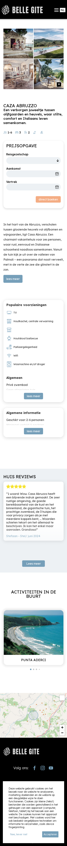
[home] (22, 10)
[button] (30, 669)
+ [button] (62, 727)
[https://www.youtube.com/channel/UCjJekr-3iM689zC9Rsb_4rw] (51, 768)
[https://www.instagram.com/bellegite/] (43, 768)
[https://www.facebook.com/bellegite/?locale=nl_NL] (34, 768)
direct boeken (48, 199)
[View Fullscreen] (62, 697)
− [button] (62, 733)
